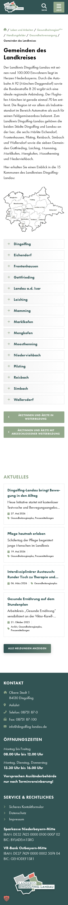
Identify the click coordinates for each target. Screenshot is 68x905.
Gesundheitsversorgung (43, 35)
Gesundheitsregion (49, 30)
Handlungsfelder (16, 35)
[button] (6, 898)
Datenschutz (17, 813)
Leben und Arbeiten (21, 30)
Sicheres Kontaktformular (26, 807)
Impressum (16, 819)
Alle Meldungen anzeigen (27, 648)
